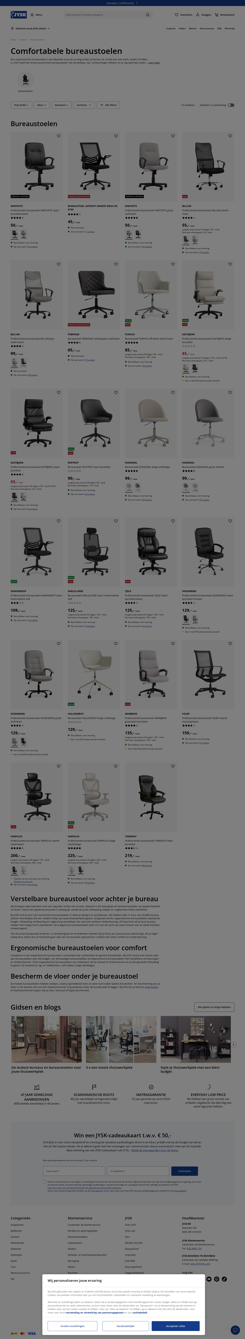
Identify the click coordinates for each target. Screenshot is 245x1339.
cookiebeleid (139, 1312)
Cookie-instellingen (72, 1326)
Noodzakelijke (125, 1326)
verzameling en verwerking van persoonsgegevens (95, 1312)
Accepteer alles (175, 1326)
